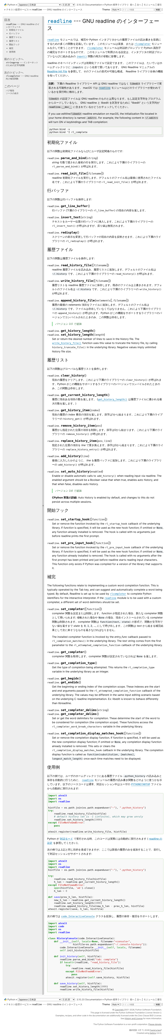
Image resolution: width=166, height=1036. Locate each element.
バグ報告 (10, 90)
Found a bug (155, 1030)
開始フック (14, 44)
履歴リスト (14, 41)
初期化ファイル (16, 30)
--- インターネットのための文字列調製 (22, 63)
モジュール (149, 4)
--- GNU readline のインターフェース (57, 9)
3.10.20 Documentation (89, 4)
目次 (7, 20)
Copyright (119, 1009)
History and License (134, 1018)
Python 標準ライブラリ (116, 4)
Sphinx (153, 1033)
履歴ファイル (15, 37)
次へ (139, 4)
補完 (11, 48)
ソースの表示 (12, 93)
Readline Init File (57, 71)
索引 (159, 4)
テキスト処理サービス (17, 9)
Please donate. (155, 1024)
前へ (132, 4)
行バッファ (14, 33)
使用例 (12, 51)
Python (11, 4)
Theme (106, 9)
